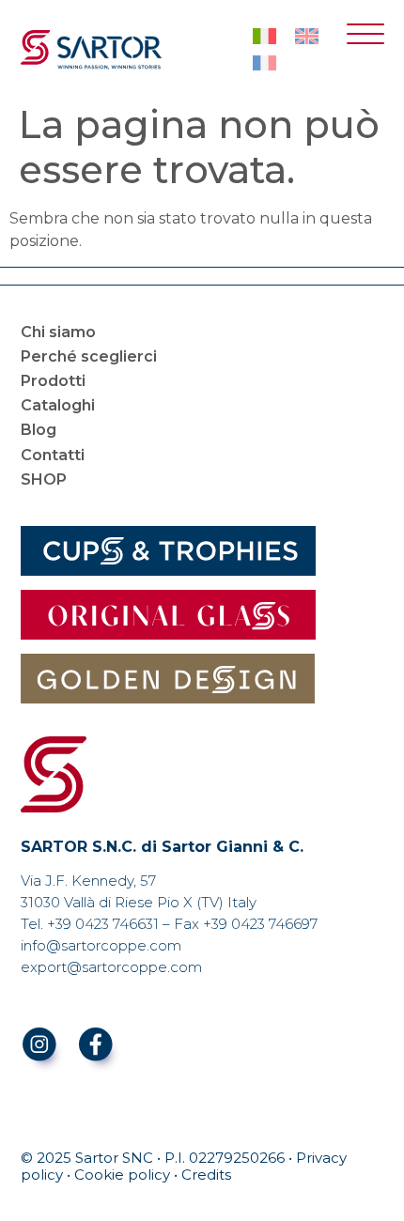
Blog (38, 430)
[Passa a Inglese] (307, 36)
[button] (365, 38)
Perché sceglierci (89, 356)
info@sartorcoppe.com (101, 945)
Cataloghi (58, 405)
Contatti (53, 455)
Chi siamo (58, 332)
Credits (206, 1174)
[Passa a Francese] (264, 63)
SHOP (44, 479)
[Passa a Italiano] (264, 36)
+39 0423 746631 (103, 924)
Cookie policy (122, 1174)
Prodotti (53, 381)
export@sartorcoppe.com (111, 967)
